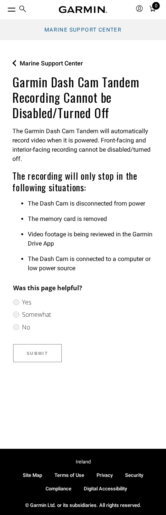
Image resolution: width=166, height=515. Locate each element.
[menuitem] (23, 10)
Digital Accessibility (105, 489)
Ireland (83, 462)
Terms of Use (69, 475)
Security (134, 475)
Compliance (58, 489)
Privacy (105, 475)
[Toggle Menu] (4, 7)
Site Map (32, 475)
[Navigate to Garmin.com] (83, 9)
